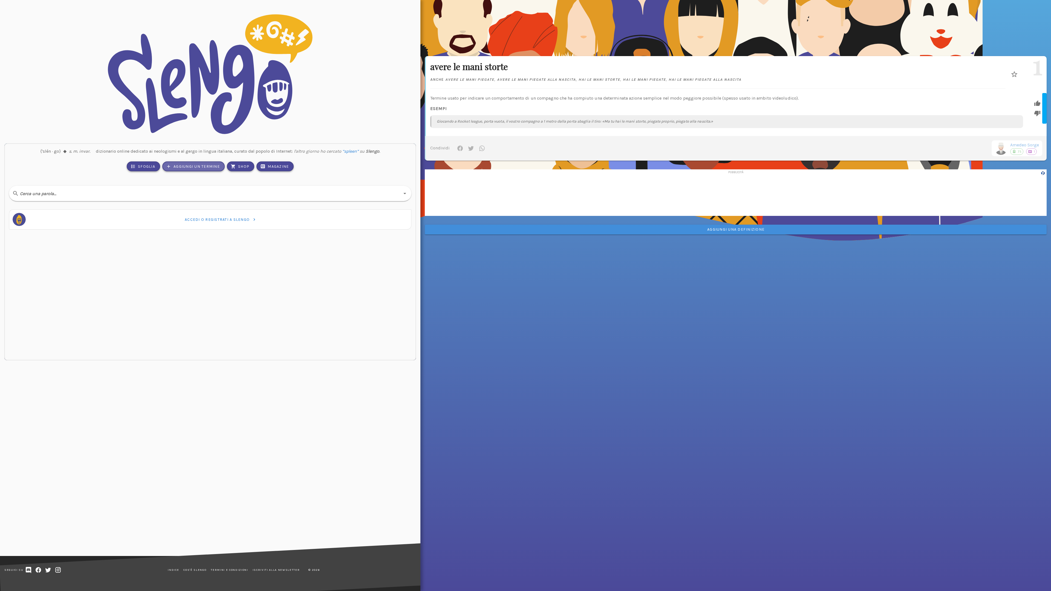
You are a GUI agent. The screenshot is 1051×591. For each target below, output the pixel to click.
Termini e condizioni (229, 570)
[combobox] (210, 193)
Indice (173, 570)
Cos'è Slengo (194, 570)
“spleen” (350, 151)
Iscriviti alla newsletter (276, 570)
